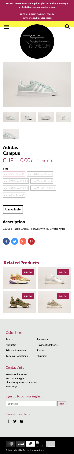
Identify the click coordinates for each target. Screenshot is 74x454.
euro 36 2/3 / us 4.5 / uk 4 (40, 174)
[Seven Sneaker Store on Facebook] (8, 423)
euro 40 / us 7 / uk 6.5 (14, 195)
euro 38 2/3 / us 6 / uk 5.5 (16, 188)
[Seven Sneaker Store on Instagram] (21, 423)
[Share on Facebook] (6, 241)
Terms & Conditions (17, 355)
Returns (41, 350)
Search (9, 339)
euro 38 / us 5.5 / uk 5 (42, 181)
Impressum (43, 339)
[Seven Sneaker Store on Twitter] (14, 423)
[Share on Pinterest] (31, 241)
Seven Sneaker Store (33, 450)
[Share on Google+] (23, 241)
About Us (11, 344)
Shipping (41, 355)
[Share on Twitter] (14, 241)
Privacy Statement (16, 350)
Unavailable (13, 209)
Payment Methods (47, 344)
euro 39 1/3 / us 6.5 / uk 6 (43, 188)
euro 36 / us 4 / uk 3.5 (14, 174)
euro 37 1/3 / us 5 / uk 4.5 (16, 181)
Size (6, 168)
